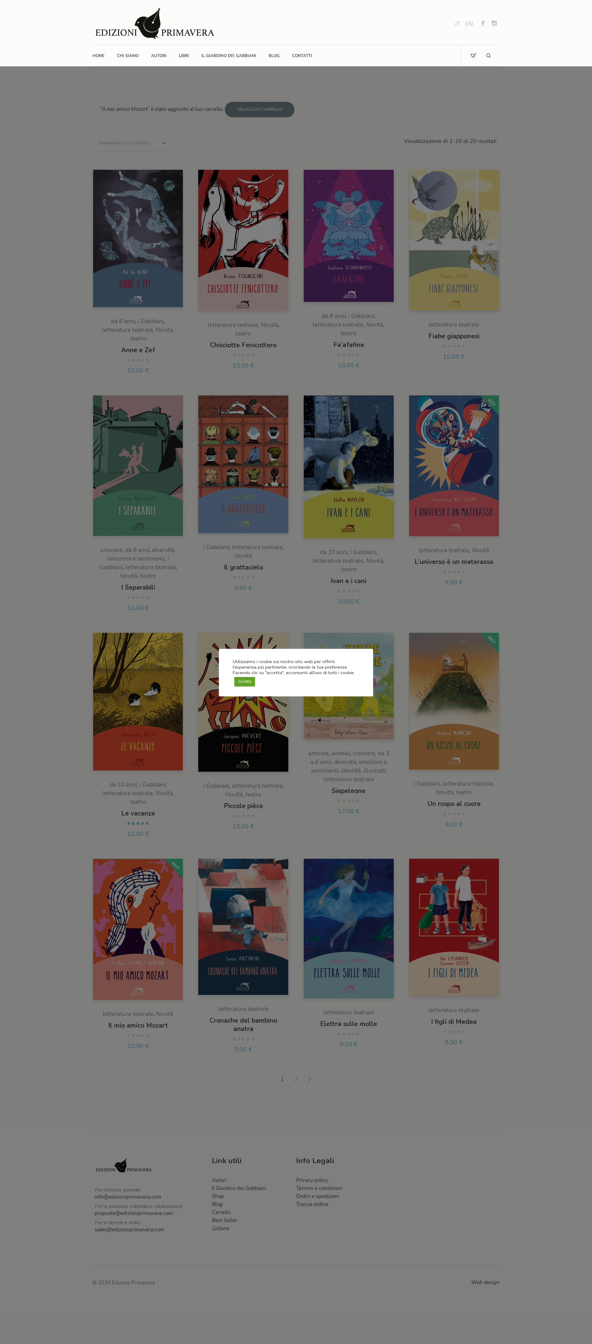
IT (457, 24)
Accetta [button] (244, 681)
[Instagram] (494, 24)
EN (469, 24)
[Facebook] (483, 24)
